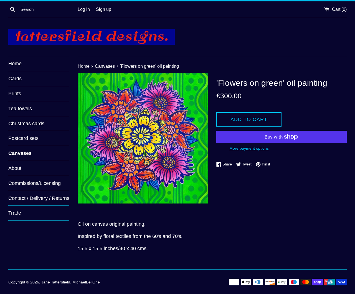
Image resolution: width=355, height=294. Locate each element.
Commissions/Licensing (34, 183)
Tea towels (20, 108)
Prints (14, 93)
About (14, 168)
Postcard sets (23, 138)
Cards (15, 78)
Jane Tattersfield (55, 282)
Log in (84, 9)
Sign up (103, 9)
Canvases (20, 153)
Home (15, 63)
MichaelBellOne (86, 282)
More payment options (249, 148)
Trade (14, 213)
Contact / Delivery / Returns (38, 198)
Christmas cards (26, 123)
